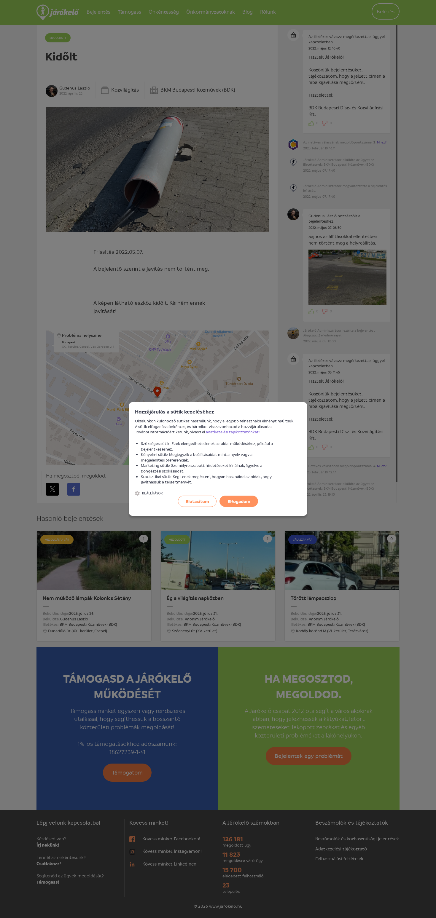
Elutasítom (197, 501)
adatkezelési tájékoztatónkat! (233, 431)
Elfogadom (238, 501)
